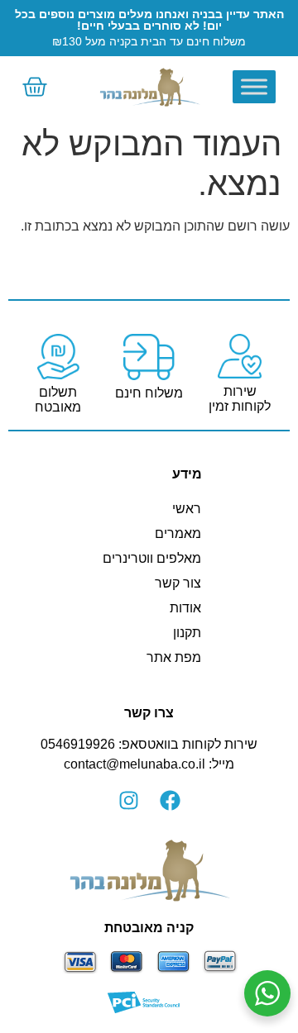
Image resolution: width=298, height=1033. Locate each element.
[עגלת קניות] (34, 86)
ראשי (186, 509)
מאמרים (178, 533)
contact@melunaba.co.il (134, 764)
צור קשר (178, 583)
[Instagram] (128, 800)
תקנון (187, 633)
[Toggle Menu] (254, 86)
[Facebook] (169, 800)
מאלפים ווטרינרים (152, 558)
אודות (185, 608)
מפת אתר (174, 657)
